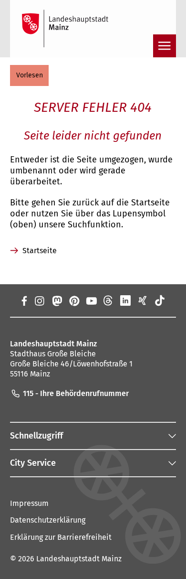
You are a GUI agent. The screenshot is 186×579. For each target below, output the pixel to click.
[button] (29, 75)
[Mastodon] (56, 300)
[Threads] (108, 300)
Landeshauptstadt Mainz (79, 558)
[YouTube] (91, 300)
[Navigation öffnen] (164, 45)
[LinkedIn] (125, 300)
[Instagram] (39, 300)
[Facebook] (24, 300)
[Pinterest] (74, 300)
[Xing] (142, 300)
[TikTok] (159, 300)
